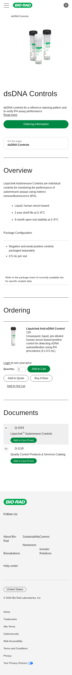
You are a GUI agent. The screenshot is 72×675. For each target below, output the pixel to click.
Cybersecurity (11, 633)
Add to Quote (16, 378)
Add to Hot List (16, 386)
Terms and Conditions (15, 648)
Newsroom (29, 545)
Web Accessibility (12, 641)
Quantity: (9, 369)
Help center (10, 565)
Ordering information (36, 124)
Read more (10, 114)
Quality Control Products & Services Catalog (37, 454)
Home (6, 611)
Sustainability (31, 536)
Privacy (7, 655)
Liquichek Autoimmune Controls (31, 433)
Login (7, 362)
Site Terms (9, 626)
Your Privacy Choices (15, 663)
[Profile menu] (54, 5)
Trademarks (10, 619)
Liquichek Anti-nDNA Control (45, 328)
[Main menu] (6, 5)
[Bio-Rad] (15, 502)
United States (14, 589)
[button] (5, 16)
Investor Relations (45, 551)
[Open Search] (47, 5)
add (6, 428)
